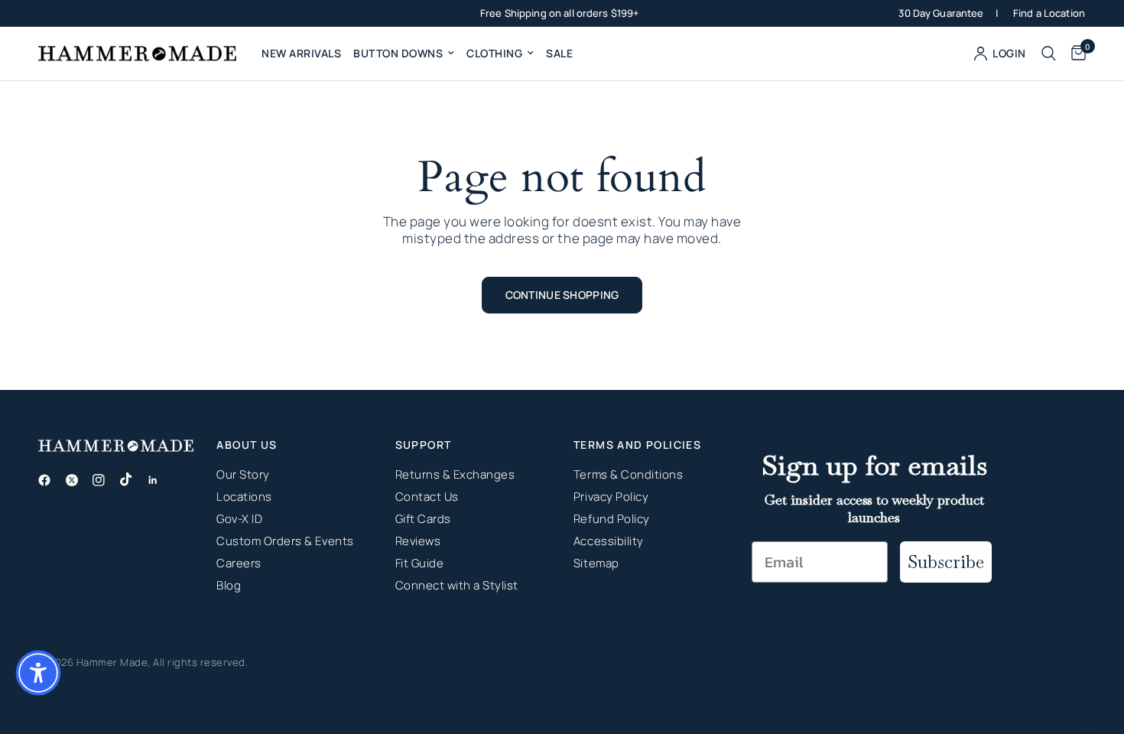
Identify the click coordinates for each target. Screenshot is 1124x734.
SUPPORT (423, 445)
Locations (244, 497)
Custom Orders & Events (284, 541)
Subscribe (946, 561)
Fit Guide (419, 563)
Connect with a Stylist (456, 585)
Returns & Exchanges (455, 474)
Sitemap (596, 563)
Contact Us (427, 497)
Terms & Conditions (628, 474)
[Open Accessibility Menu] (38, 673)
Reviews (418, 541)
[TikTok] (132, 479)
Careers (239, 563)
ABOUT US (246, 445)
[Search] (1049, 53)
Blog (228, 585)
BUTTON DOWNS (398, 53)
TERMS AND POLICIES (637, 445)
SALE (559, 53)
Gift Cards (423, 519)
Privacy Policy (610, 497)
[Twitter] (78, 480)
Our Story (243, 474)
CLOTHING (494, 53)
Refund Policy (611, 519)
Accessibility (608, 541)
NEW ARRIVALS (301, 53)
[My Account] (1000, 53)
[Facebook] (50, 480)
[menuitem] (301, 53)
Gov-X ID (239, 519)
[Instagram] (105, 480)
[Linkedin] (159, 480)
